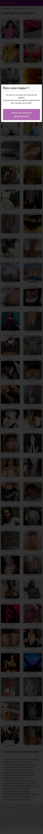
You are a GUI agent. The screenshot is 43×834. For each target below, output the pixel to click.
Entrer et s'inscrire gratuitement (21, 114)
